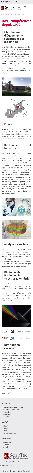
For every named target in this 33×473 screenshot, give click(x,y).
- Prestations (6, 412)
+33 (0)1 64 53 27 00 (10, 1)
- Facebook (6, 444)
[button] (2, 331)
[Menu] (25, 7)
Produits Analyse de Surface (13, 407)
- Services (5, 416)
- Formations (6, 414)
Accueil (13, 14)
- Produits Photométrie (10, 409)
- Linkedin (5, 447)
